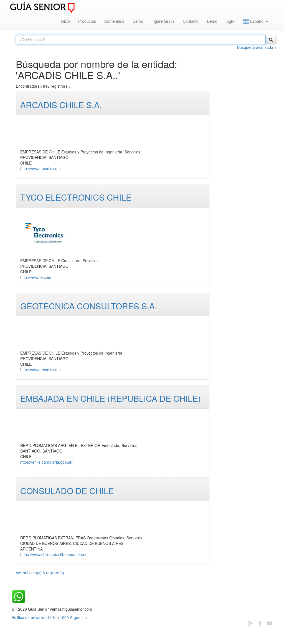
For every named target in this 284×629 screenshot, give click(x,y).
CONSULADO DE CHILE (67, 491)
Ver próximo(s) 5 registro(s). (40, 572)
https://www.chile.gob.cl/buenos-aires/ (53, 554)
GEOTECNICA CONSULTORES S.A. (88, 306)
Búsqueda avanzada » (257, 47)
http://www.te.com (35, 277)
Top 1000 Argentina (69, 617)
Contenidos (114, 21)
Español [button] (257, 21)
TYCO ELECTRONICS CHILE (75, 197)
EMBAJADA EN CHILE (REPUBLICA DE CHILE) (110, 398)
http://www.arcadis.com (40, 168)
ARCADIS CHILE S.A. (61, 105)
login (230, 21)
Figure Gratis (162, 21)
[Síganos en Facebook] (259, 623)
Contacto (191, 21)
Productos (87, 21)
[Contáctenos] (269, 623)
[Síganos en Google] (250, 623)
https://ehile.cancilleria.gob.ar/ (46, 462)
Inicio (65, 21)
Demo (138, 21)
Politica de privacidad (30, 617)
